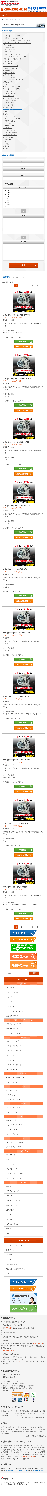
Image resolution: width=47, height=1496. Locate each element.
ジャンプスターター (10, 135)
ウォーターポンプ (9, 61)
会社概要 (9, 1255)
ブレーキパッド (8, 45)
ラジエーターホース (10, 68)
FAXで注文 (10, 1250)
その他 (23, 1182)
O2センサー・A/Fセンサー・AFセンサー (17, 43)
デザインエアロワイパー (11, 86)
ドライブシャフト (9, 116)
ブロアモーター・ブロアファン (13, 80)
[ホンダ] (23, 195)
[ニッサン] (23, 193)
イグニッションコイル (14, 1024)
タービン (6, 111)
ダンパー (23, 1104)
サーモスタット (8, 70)
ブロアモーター (11, 1069)
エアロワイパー (8, 84)
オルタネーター (11, 1155)
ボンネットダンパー (10, 105)
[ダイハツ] (23, 197)
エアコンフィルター (10, 77)
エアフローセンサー (10, 121)
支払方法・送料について (14, 1245)
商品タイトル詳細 (23, 320)
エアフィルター (11, 1095)
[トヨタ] (23, 191)
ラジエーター (7, 63)
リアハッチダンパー (10, 107)
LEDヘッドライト (9, 130)
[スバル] (23, 205)
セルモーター (7, 114)
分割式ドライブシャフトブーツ (13, 54)
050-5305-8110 (14, 9)
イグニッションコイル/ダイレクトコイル (17, 56)
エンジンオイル (8, 137)
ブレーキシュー (8, 47)
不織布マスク (7, 148)
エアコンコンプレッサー (11, 118)
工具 (4, 142)
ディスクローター (9, 50)
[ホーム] (3, 20)
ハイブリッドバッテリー (14, 1178)
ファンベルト (7, 123)
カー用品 (6, 144)
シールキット (7, 128)
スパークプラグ (8, 96)
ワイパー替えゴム (9, 91)
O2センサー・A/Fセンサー (15, 1077)
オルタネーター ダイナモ (12, 109)
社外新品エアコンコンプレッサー (14, 38)
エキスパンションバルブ (11, 36)
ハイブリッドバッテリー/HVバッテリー (16, 40)
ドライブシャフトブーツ (14, 1011)
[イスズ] (23, 207)
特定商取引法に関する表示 (15, 1269)
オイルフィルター (9, 73)
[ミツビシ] (23, 203)
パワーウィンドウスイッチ (12, 59)
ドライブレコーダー (10, 132)
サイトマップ (11, 1273)
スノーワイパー (11, 1129)
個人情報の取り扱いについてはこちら (34, 1418)
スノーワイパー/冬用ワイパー (13, 89)
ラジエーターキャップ (10, 66)
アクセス (9, 1259)
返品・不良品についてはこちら (36, 1436)
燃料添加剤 (7, 139)
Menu (23, 14)
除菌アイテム (7, 146)
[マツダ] (23, 201)
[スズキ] (23, 199)
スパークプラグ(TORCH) (11, 98)
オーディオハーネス (10, 125)
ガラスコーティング (10, 82)
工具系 (8, 1214)
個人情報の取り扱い (13, 1264)
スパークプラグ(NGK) (10, 100)
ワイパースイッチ (9, 93)
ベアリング (7, 52)
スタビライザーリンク (10, 103)
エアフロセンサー (12, 1082)
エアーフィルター (9, 75)
